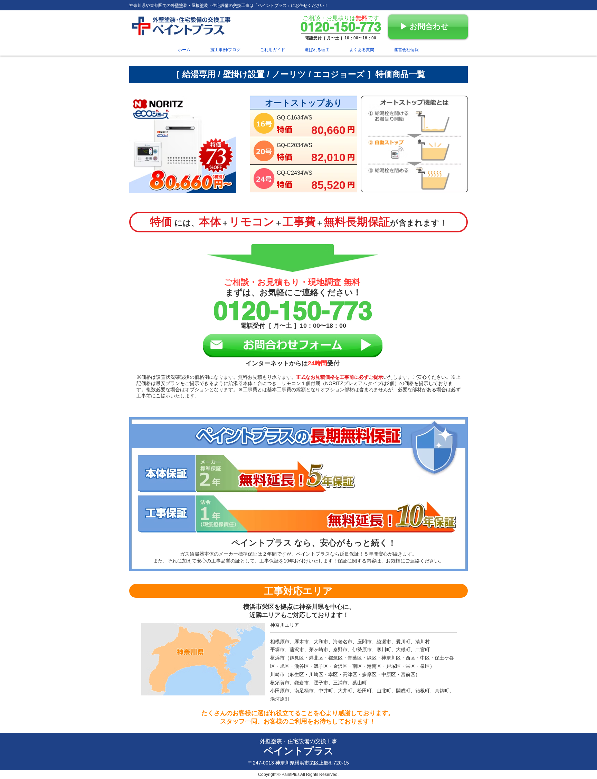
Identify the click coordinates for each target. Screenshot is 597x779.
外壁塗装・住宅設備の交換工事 (298, 741)
